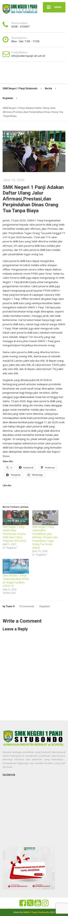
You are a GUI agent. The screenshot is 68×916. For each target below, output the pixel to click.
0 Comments (26, 606)
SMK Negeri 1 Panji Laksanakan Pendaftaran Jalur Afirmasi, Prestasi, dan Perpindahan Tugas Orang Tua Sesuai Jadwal (45, 537)
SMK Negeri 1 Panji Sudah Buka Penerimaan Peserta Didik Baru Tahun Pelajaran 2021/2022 (14, 533)
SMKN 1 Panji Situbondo (36, 912)
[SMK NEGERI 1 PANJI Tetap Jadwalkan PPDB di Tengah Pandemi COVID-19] (16, 566)
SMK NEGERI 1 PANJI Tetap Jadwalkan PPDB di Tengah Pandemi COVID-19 (16, 580)
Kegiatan (44, 606)
